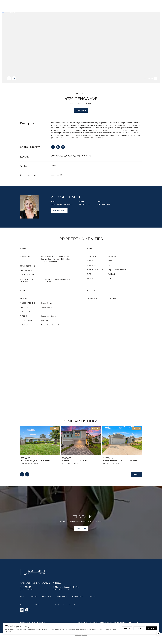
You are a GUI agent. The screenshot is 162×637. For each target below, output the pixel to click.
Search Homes (62, 596)
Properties (33, 596)
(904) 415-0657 (25, 587)
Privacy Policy (136, 622)
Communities (46, 596)
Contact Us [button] (81, 528)
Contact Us (91, 596)
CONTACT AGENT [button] (59, 210)
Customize (139, 628)
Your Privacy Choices (81, 635)
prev (9, 78)
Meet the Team (77, 596)
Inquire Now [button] (81, 110)
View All (136, 474)
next (14, 78)
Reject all (127, 628)
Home (22, 596)
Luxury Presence (38, 622)
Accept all (151, 628)
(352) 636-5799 (84, 204)
